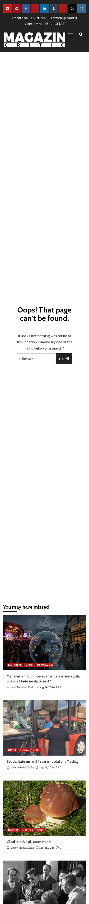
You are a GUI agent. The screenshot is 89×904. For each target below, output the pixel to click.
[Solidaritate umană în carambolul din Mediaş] (44, 728)
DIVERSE (13, 830)
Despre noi (20, 18)
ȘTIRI (36, 750)
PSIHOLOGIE (45, 664)
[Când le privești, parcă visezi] (44, 808)
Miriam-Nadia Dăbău (22, 767)
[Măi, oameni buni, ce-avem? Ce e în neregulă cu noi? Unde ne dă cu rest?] (44, 642)
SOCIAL (24, 750)
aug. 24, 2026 (47, 687)
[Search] (81, 34)
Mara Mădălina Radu (22, 687)
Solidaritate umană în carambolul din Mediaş (42, 761)
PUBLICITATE (56, 24)
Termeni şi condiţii (63, 18)
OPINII (29, 664)
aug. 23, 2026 (46, 767)
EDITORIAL (14, 664)
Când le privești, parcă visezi (29, 842)
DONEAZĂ (39, 18)
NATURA (28, 830)
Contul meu (33, 24)
